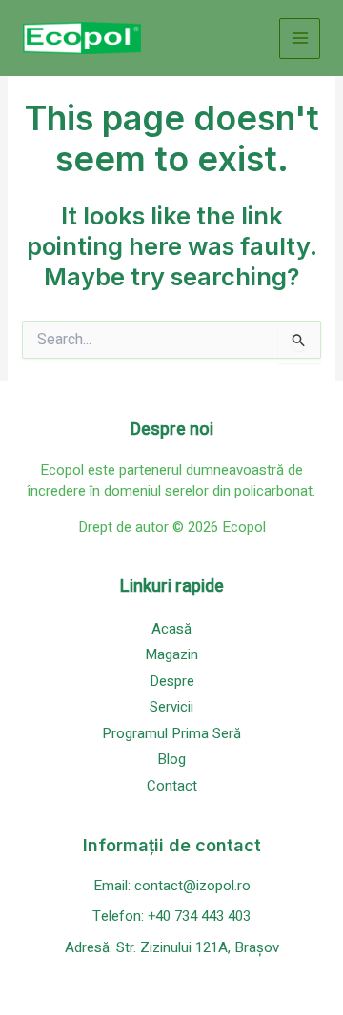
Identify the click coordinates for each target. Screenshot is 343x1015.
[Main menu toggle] (299, 38)
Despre (172, 681)
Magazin (171, 654)
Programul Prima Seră (171, 733)
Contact (172, 785)
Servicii (171, 706)
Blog (171, 759)
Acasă (171, 628)
